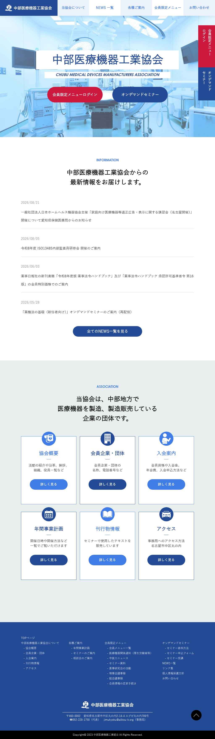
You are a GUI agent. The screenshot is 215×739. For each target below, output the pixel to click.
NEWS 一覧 (105, 8)
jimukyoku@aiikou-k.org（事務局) (125, 719)
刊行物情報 (32, 663)
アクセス (31, 668)
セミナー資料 (117, 663)
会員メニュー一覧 (120, 648)
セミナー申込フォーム (180, 653)
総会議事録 (116, 678)
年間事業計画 (81, 648)
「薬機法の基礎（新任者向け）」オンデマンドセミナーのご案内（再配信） (77, 312)
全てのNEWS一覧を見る (107, 331)
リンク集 (167, 668)
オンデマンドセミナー (140, 94)
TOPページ (28, 638)
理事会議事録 (117, 673)
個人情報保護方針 (173, 673)
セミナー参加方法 (178, 648)
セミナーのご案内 (84, 653)
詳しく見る (48, 484)
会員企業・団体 (35, 653)
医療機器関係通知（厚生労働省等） (131, 653)
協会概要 (31, 648)
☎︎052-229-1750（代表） (85, 719)
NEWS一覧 (169, 663)
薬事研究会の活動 (120, 668)
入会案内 (31, 658)
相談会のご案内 (82, 658)
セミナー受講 (175, 658)
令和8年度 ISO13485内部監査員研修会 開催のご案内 (61, 248)
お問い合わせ (199, 8)
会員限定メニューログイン (74, 94)
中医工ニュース (118, 658)
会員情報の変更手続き (122, 683)
